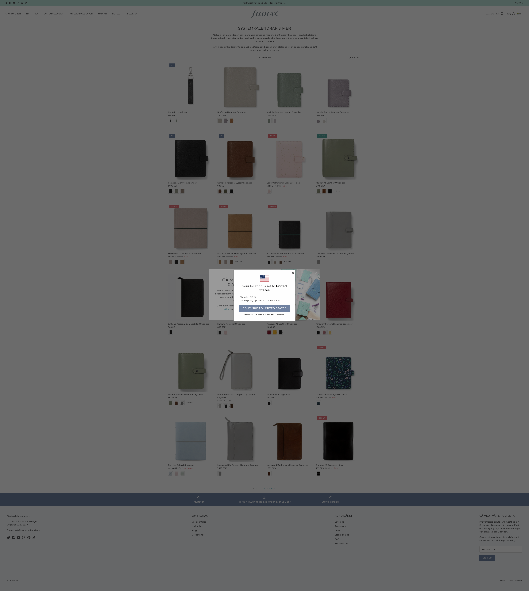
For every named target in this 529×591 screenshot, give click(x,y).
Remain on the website (264, 314)
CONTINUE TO (264, 308)
